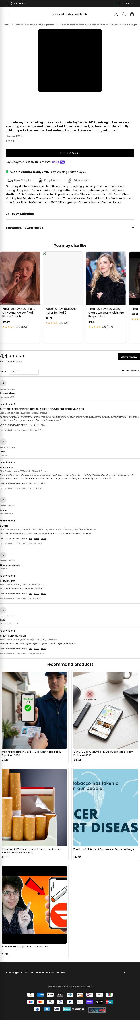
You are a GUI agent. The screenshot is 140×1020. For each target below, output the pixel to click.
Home (6, 24)
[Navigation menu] (7, 14)
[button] (70, 60)
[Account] (116, 14)
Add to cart (70, 153)
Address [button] (91, 972)
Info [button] (23, 972)
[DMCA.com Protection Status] (74, 1009)
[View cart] (132, 14)
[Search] (124, 14)
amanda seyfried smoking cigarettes (34, 24)
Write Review (129, 357)
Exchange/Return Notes (24, 228)
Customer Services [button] (41, 972)
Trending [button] (12, 972)
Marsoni (10, 136)
